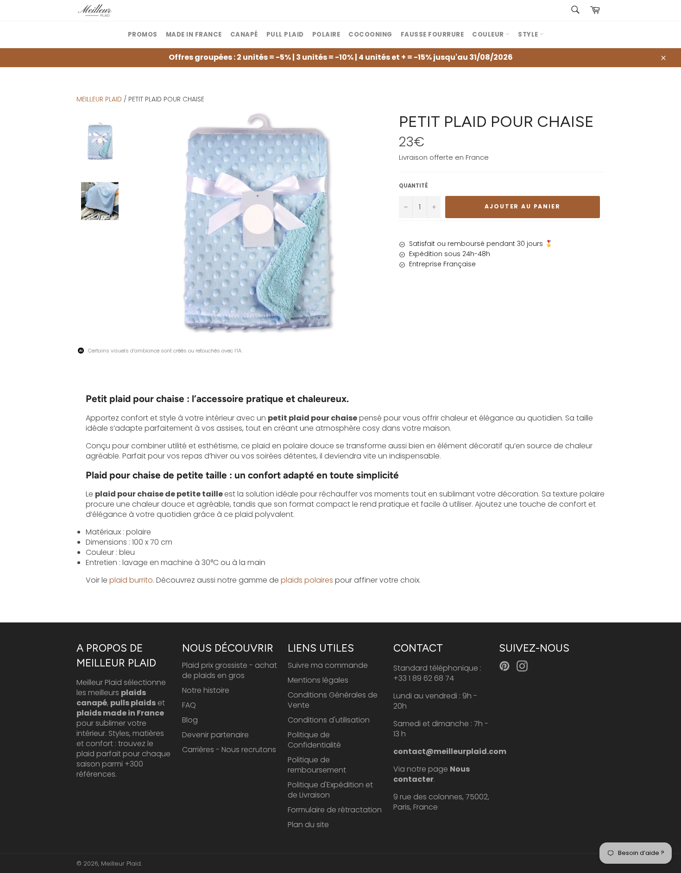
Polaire (326, 34)
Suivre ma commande (328, 665)
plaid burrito (131, 580)
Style (529, 34)
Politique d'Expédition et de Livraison (330, 789)
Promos (143, 34)
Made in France (194, 34)
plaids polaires (307, 580)
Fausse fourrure (432, 34)
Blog (190, 720)
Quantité (413, 185)
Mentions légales (318, 680)
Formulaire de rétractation (335, 809)
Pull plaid (285, 34)
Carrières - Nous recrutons (229, 749)
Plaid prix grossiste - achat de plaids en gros (229, 670)
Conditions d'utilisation (329, 720)
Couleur (488, 34)
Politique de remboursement (317, 764)
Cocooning (370, 34)
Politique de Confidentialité (314, 739)
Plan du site (308, 824)
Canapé (244, 34)
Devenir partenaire (215, 734)
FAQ (189, 705)
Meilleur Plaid (99, 99)
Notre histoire (205, 690)
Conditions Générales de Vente (333, 700)
